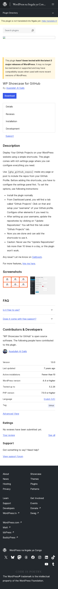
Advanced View (11, 413)
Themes (34, 478)
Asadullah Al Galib (15, 88)
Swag (34, 513)
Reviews (10, 114)
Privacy (7, 489)
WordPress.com (12, 522)
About (6, 474)
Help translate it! (49, 21)
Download (10, 96)
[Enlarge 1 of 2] (24, 280)
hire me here (29, 263)
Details (9, 106)
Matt (7, 527)
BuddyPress (10, 537)
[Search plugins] (32, 30)
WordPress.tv (11, 513)
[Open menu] (53, 4)
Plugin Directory (10, 13)
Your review (9, 435)
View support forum (13, 456)
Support (10, 136)
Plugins (34, 483)
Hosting (7, 483)
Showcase (35, 474)
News (6, 478)
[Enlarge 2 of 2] (51, 280)
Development (13, 128)
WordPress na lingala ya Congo (25, 550)
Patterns (34, 489)
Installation (11, 121)
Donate (35, 508)
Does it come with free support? (19, 319)
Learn (6, 498)
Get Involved (37, 498)
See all (51, 435)
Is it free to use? (11, 310)
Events (34, 503)
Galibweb (37, 257)
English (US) (49, 399)
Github (51, 405)
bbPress (8, 532)
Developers (8, 508)
